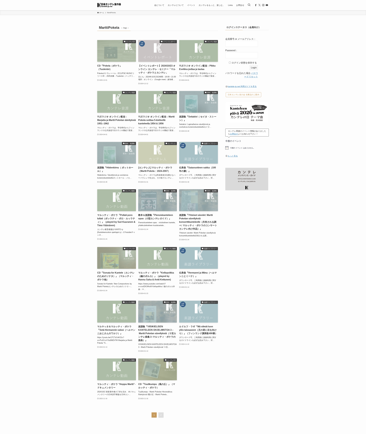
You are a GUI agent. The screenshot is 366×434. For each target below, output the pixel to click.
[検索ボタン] (249, 5)
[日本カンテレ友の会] (109, 5)
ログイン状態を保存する (244, 63)
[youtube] (266, 5)
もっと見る (233, 156)
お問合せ (234, 134)
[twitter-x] (259, 5)
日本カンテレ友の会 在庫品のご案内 (243, 95)
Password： (231, 50)
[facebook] (255, 5)
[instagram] (263, 5)
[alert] (247, 147)
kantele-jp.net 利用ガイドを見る (242, 86)
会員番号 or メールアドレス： (240, 39)
